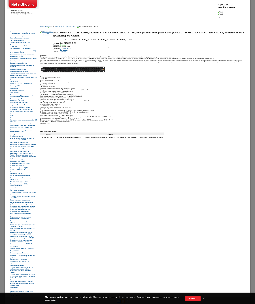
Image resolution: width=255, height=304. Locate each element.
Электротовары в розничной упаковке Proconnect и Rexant (22, 225)
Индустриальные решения (18, 102)
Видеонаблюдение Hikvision (19, 71)
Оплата (47, 17)
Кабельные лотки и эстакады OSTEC (22, 146)
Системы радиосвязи (17, 40)
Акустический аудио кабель (19, 181)
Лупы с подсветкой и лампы (19, 253)
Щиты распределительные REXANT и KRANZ (22, 229)
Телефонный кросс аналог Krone (21, 109)
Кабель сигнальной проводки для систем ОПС (21, 178)
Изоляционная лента (17, 265)
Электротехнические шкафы (19, 117)
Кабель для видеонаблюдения (20, 175)
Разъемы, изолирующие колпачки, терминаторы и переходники (21, 95)
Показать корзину (189, 17)
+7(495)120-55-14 (225, 5)
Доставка (40, 17)
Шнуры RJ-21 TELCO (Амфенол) (21, 83)
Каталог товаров (22, 17)
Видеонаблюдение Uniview (18, 63)
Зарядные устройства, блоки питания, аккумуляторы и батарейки (22, 256)
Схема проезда (66, 48)
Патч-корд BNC (15, 86)
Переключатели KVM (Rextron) (20, 48)
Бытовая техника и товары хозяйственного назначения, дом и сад (22, 32)
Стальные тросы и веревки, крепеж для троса (23, 193)
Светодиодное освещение (18, 259)
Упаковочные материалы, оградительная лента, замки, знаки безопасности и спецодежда (21, 291)
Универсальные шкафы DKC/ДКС (21, 127)
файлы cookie (63, 297)
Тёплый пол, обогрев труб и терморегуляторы (19, 262)
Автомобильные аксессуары (19, 38)
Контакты (54, 17)
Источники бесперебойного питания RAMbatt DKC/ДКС (22, 55)
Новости (32, 17)
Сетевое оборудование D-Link (20, 42)
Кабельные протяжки (17, 190)
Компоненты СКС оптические (20, 107)
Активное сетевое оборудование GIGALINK (20, 45)
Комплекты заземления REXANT (21, 244)
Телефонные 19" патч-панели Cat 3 (65, 26)
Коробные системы (16, 136)
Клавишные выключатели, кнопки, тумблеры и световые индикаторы (21, 203)
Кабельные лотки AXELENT (19, 151)
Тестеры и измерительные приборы (22, 248)
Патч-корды (14, 81)
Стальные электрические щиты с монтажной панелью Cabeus (21, 240)
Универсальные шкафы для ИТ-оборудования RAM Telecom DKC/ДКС (23, 124)
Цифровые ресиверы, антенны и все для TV (23, 78)
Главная (12, 17)
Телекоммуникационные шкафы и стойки (21, 114)
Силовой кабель (15, 188)
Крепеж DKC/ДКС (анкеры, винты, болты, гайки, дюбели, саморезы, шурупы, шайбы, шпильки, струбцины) (23, 155)
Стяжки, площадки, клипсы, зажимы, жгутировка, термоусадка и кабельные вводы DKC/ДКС (23, 276)
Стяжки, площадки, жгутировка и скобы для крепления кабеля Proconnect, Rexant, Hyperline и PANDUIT (21, 270)
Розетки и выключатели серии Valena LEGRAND (22, 197)
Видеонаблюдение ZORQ (18, 69)
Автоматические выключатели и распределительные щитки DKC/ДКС (22, 237)
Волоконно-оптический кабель (20, 163)
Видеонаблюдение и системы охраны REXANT (22, 66)
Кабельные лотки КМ (17, 149)
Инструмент (14, 246)
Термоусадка (14, 285)
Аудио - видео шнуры (17, 90)
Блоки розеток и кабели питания (20, 134)
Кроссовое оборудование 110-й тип (21, 111)
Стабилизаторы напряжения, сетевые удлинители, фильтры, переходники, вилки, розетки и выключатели (22, 207)
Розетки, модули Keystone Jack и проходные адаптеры (21, 99)
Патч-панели (14, 92)
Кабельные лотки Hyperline (19, 142)
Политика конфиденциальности (69, 17)
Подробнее (63, 50)
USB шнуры (14, 88)
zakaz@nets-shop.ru (226, 7)
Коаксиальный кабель (17, 165)
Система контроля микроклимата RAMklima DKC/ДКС (21, 130)
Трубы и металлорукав (18, 159)
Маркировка (14, 287)
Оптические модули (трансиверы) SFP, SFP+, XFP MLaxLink (23, 51)
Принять (193, 298)
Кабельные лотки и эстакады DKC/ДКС (23, 144)
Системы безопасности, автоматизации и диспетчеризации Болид (23, 74)
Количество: (103, 47)
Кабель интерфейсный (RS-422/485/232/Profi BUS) (19, 168)
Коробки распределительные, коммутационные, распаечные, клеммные (20, 213)
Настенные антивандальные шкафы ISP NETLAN (23, 120)
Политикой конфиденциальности (150, 297)
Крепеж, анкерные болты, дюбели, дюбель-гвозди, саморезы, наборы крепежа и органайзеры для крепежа (22, 281)
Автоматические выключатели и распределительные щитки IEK (21, 233)
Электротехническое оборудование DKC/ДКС (21, 221)
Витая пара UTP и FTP (17, 161)
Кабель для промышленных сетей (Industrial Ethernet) (21, 172)
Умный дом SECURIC (17, 61)
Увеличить (46, 35)
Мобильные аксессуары (18, 35)
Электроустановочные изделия (20, 200)
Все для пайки (14, 250)
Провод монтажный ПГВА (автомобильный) (19, 184)
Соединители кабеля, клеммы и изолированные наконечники (20, 217)
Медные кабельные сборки (19, 105)
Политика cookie (86, 17)
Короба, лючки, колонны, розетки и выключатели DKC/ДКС (22, 139)
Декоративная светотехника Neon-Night (23, 58)
